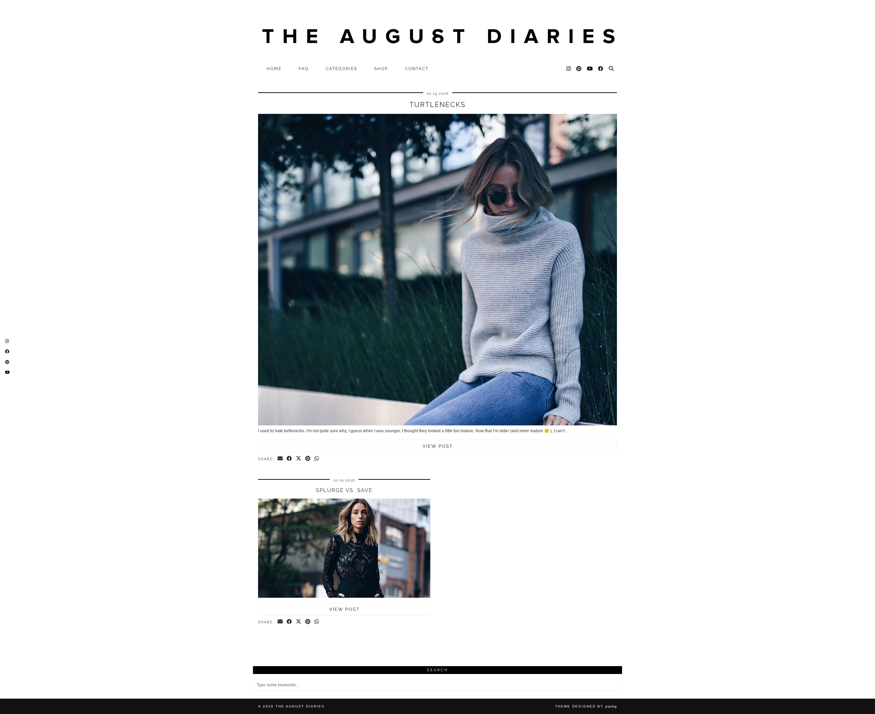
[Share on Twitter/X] (299, 459)
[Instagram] (568, 68)
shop (381, 68)
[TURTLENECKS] (437, 424)
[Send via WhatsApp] (317, 459)
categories (341, 68)
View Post (437, 446)
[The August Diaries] (437, 31)
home (274, 68)
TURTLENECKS (437, 105)
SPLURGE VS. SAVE (344, 490)
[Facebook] (601, 68)
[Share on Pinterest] (308, 459)
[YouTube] (590, 68)
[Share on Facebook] (289, 459)
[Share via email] (280, 459)
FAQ (304, 68)
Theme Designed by (586, 706)
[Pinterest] (579, 68)
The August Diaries (300, 706)
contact (417, 68)
